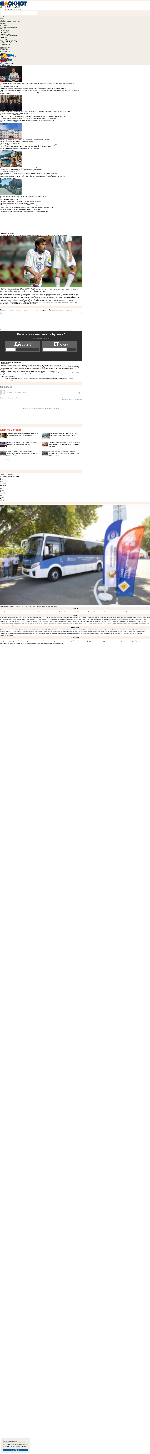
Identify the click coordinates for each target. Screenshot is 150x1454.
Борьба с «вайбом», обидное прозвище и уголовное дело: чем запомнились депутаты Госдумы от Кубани (33, 116)
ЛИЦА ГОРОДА (5, 30)
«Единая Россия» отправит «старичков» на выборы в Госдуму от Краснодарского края (27, 120)
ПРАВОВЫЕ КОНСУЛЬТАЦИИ (9, 41)
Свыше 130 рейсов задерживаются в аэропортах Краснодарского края (100, 611)
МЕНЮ (2, 16)
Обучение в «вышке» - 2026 (8, 122)
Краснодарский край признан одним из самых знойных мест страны (119, 617)
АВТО (1, 18)
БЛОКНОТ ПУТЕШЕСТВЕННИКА (10, 22)
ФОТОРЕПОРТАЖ (5, 48)
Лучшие (10, 398)
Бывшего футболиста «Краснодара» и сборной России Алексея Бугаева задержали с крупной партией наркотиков (35, 368)
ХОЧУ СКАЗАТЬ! (5, 51)
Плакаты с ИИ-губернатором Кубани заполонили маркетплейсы (47, 643)
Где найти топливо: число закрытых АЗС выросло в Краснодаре (46, 623)
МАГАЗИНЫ (10, 63)
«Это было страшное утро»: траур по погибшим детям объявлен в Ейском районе (59, 621)
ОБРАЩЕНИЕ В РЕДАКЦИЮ (9, 36)
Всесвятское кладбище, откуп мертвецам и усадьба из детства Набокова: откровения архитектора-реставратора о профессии (39, 90)
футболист (19, 378)
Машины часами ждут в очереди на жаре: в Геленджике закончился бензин (60, 633)
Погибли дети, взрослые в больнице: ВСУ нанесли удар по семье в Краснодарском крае (105, 621)
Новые (2, 398)
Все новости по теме (6, 86)
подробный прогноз (6, 476)
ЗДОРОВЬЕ (3, 23)
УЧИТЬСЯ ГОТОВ (10, 57)
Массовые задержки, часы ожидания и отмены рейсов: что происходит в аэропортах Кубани (111, 619)
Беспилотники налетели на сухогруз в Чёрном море (99, 629)
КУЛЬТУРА (3, 29)
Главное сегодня (10, 376)
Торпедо (60, 378)
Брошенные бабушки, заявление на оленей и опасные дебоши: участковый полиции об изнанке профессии (33, 88)
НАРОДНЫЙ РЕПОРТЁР (7, 32)
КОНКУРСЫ (3, 25)
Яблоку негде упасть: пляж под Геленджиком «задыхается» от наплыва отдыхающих (26, 175)
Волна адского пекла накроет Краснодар (135, 631)
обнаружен (25, 310)
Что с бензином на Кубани (8, 178)
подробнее (15, 476)
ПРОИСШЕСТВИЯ (5, 43)
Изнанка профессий (6, 65)
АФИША (2, 20)
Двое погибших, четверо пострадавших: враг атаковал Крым (18, 639)
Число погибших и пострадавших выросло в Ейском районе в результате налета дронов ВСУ (61, 619)
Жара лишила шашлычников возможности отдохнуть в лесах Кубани (66, 629)
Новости (7, 378)
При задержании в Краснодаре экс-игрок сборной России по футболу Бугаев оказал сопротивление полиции (33, 367)
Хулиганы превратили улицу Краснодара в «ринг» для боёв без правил (20, 633)
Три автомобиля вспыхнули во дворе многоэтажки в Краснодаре (63, 611)
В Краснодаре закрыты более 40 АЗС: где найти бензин (17, 203)
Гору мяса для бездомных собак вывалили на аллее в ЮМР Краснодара (22, 371)
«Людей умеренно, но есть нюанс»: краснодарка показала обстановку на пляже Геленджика (28, 173)
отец (10, 380)
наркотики (45, 378)
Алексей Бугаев (28, 378)
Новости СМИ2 (4, 460)
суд (13, 380)
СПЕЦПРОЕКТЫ (5, 44)
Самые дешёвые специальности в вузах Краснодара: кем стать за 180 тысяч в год (25, 146)
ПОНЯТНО (15, 1450)
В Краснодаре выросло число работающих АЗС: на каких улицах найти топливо (25, 205)
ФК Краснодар (37, 378)
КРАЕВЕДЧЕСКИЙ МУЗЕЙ (8, 27)
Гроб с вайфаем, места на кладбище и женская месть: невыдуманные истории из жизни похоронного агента (33, 92)
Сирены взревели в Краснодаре (91, 617)
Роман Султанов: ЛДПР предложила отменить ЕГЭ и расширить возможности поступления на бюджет (90, 623)
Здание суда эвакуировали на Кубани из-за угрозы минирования (71, 641)
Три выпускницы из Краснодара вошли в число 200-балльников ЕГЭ (21, 148)
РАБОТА (11, 55)
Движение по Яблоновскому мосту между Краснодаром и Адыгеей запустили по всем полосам (29, 365)
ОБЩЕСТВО (4, 37)
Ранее (18, 398)
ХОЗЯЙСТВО (4, 50)
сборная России (53, 378)
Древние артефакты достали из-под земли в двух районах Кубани (61, 631)
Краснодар (13, 378)
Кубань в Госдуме (5, 93)
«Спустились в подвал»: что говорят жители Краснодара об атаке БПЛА (62, 617)
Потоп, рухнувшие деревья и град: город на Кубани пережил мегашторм (87, 639)
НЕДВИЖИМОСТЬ (6, 34)
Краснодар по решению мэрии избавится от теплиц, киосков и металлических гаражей (24, 629)
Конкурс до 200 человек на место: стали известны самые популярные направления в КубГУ (28, 145)
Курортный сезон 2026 (7, 150)
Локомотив (66, 378)
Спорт (2, 233)
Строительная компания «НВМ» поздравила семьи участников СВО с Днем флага (110, 641)
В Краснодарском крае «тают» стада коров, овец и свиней (27, 631)
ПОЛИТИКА (3, 39)
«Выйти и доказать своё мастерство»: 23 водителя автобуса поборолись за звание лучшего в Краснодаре (26, 606)
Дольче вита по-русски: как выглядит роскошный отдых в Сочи (51, 639)
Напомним (3, 300)
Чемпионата (43, 299)
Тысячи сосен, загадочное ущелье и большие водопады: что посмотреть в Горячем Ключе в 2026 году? (32, 176)
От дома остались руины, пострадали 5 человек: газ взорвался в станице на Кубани (24, 611)
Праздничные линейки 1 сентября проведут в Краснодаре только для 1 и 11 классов (101, 631)
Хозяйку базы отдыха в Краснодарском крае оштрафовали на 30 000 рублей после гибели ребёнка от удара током (35, 373)
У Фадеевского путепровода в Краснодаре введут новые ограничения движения (32, 641)
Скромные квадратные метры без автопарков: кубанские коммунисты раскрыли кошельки (28, 118)
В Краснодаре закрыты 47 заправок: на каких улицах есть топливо (20, 201)
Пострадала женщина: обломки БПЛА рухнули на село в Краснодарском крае (22, 617)
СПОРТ (2, 46)
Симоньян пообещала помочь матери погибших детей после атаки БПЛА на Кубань (33, 612)
